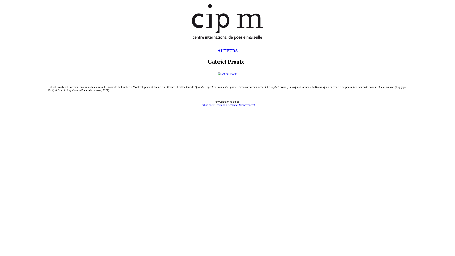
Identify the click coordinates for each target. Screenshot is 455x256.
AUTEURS (228, 51)
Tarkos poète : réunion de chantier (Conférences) (227, 104)
